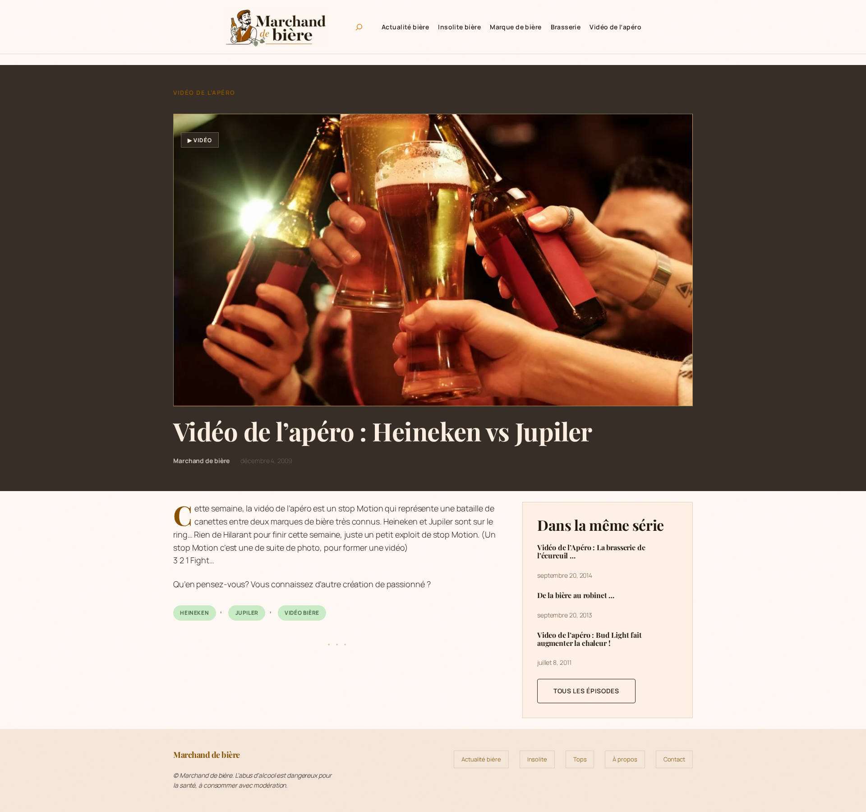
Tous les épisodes (586, 691)
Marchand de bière (206, 754)
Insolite (537, 759)
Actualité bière (481, 759)
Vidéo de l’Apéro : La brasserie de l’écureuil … (591, 551)
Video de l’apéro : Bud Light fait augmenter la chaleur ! (589, 639)
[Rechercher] (359, 27)
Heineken (194, 613)
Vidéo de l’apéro (204, 92)
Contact (674, 759)
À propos (625, 759)
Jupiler (246, 613)
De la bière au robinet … (575, 595)
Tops (580, 759)
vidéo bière (302, 613)
